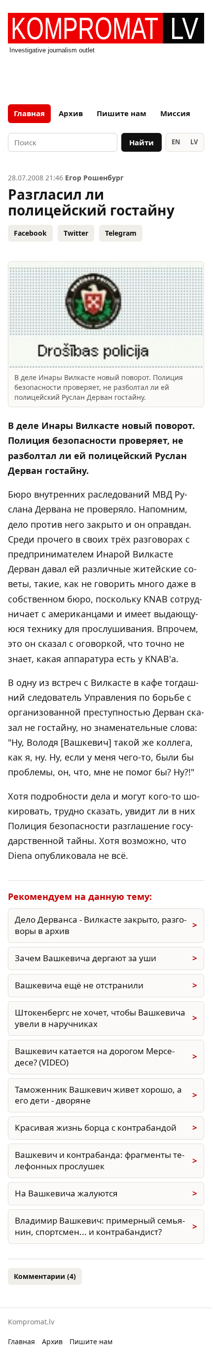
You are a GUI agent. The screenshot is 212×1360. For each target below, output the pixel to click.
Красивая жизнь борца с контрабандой (96, 1127)
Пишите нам (121, 113)
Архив (71, 113)
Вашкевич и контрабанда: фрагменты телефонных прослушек (99, 1160)
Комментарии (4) (45, 1276)
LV (194, 141)
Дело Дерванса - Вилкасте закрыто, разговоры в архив (100, 925)
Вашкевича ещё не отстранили (79, 985)
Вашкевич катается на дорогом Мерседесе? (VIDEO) (95, 1056)
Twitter (76, 233)
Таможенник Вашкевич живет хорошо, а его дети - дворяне (98, 1095)
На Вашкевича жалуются (66, 1193)
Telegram (121, 233)
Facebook (30, 233)
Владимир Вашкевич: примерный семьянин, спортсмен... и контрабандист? (100, 1226)
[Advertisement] (106, 76)
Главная (29, 113)
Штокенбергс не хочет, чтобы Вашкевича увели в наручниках (100, 1018)
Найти (141, 142)
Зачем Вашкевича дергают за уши (85, 958)
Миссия (175, 113)
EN (176, 141)
